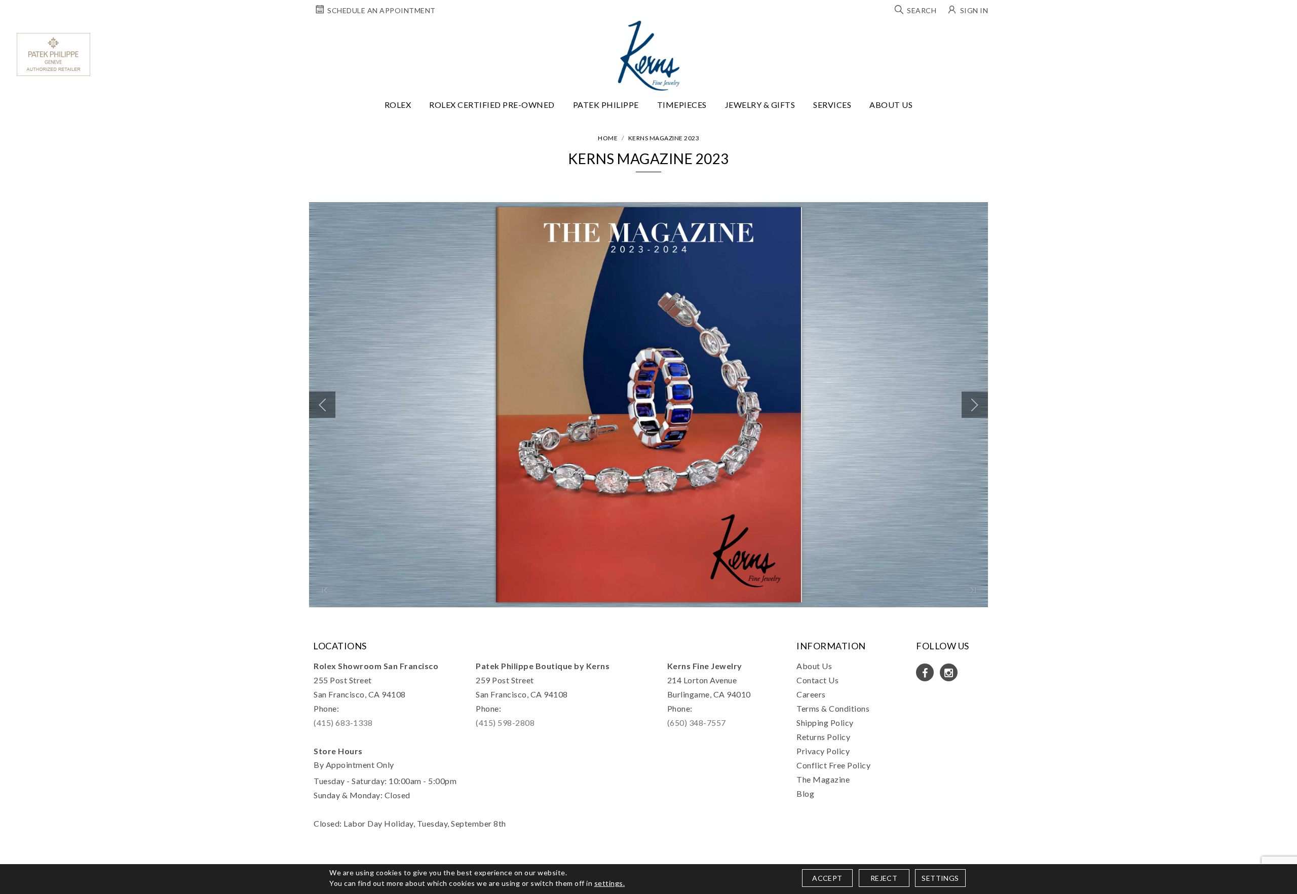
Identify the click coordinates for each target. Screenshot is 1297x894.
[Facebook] (925, 672)
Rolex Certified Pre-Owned (492, 104)
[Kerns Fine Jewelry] (649, 55)
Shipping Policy (825, 722)
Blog (805, 793)
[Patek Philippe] (53, 54)
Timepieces (682, 104)
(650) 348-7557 (696, 722)
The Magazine (823, 779)
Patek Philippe (606, 104)
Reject (883, 878)
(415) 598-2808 (505, 722)
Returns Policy (823, 737)
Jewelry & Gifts (760, 104)
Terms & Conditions (832, 708)
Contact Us (817, 680)
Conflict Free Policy (833, 765)
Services (832, 104)
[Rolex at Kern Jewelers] (1280, 33)
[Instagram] (949, 672)
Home (608, 138)
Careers (811, 694)
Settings (940, 878)
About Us (890, 104)
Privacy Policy (823, 751)
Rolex (398, 104)
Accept (827, 878)
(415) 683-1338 (343, 722)
